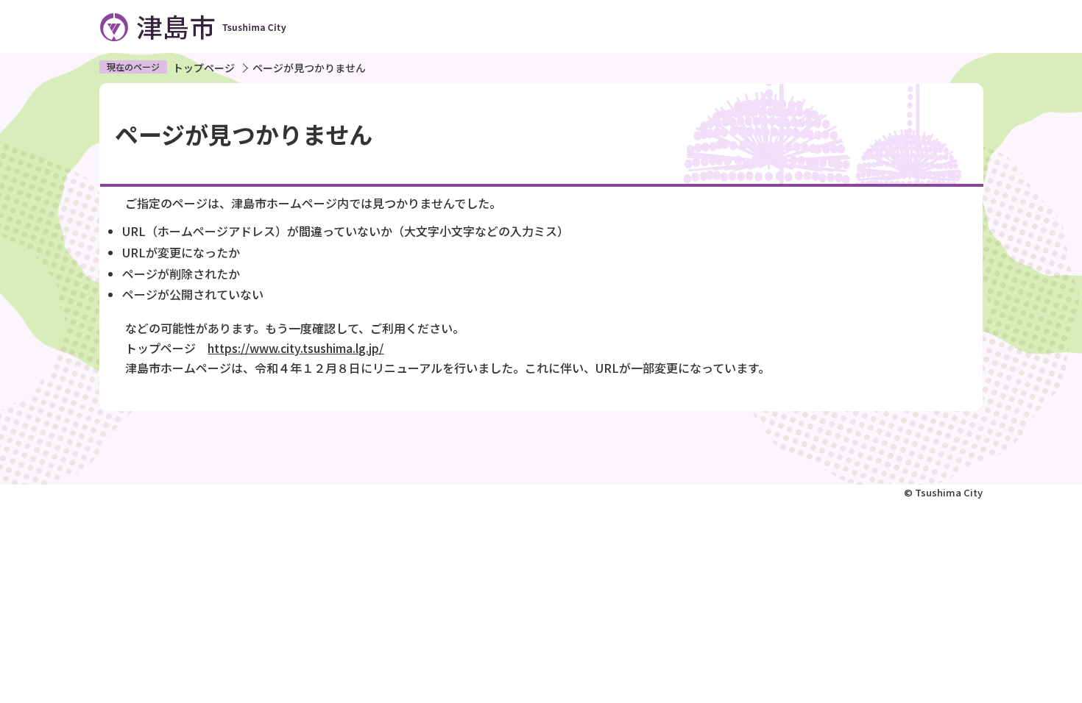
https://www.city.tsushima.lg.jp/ (295, 348)
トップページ (204, 67)
